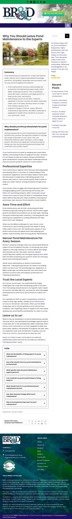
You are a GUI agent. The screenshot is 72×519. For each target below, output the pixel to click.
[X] (32, 421)
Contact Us (41, 463)
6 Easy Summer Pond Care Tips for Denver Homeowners (60, 93)
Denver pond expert (14, 283)
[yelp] (37, 2)
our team (19, 179)
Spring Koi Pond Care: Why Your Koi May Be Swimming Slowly (60, 134)
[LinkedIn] (38, 421)
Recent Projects (43, 460)
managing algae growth (34, 254)
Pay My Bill (41, 457)
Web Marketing (60, 515)
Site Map (40, 469)
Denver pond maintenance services (16, 326)
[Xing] (42, 423)
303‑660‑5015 (10, 451)
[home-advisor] (41, 2)
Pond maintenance (10, 152)
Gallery (40, 454)
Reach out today (9, 337)
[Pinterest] (35, 423)
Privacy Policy (42, 466)
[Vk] (38, 423)
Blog (39, 451)
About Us (40, 445)
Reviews (40, 448)
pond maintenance (37, 306)
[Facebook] (27, 2)
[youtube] (31, 2)
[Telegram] (45, 421)
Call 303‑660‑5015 (54, 13)
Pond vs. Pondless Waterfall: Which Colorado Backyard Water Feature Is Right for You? (59, 116)
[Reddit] (35, 421)
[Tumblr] (32, 423)
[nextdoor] (44, 2)
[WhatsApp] (42, 421)
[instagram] (34, 2)
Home (39, 442)
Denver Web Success (9, 517)
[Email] (45, 423)
